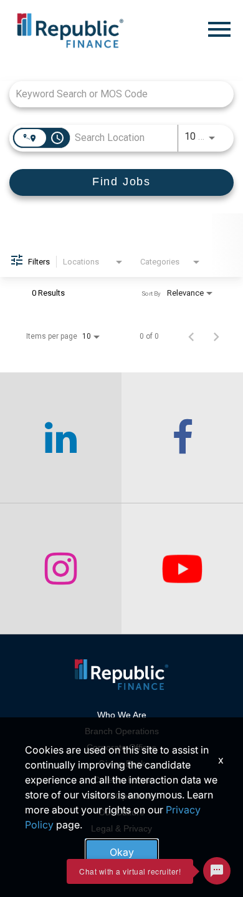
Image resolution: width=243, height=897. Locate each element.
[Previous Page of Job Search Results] (191, 336)
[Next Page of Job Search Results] (216, 336)
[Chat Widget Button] (217, 871)
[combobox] (115, 93)
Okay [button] (122, 852)
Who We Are (121, 715)
